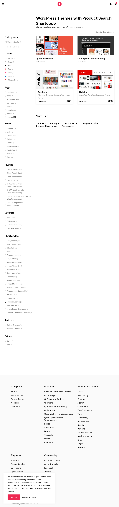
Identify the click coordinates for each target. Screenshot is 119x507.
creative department (46, 126)
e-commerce (70, 123)
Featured (15, 460)
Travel (80, 414)
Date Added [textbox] (107, 32)
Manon (47, 438)
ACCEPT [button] (14, 497)
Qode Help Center (52, 460)
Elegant (81, 443)
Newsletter (16, 403)
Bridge (47, 424)
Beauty (81, 425)
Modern (81, 447)
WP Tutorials (17, 468)
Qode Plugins (50, 395)
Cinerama (48, 442)
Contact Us (16, 406)
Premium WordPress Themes (57, 391)
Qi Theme (48, 403)
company (41, 123)
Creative (81, 399)
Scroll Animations (86, 432)
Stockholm (49, 427)
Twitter (47, 471)
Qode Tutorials (51, 464)
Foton (47, 431)
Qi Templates (50, 410)
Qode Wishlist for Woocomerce (58, 414)
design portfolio (90, 123)
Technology (83, 417)
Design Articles (18, 464)
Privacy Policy (17, 399)
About (14, 391)
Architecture (83, 421)
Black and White (85, 436)
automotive (68, 126)
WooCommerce (85, 410)
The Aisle (48, 435)
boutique (54, 123)
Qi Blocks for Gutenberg (55, 406)
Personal (81, 429)
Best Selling (83, 395)
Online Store (42, 101)
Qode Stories (17, 471)
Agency (81, 403)
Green (80, 440)
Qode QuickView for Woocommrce (53, 418)
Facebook (48, 468)
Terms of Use (17, 395)
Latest (80, 391)
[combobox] (103, 32)
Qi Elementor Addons (54, 399)
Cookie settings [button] (29, 497)
